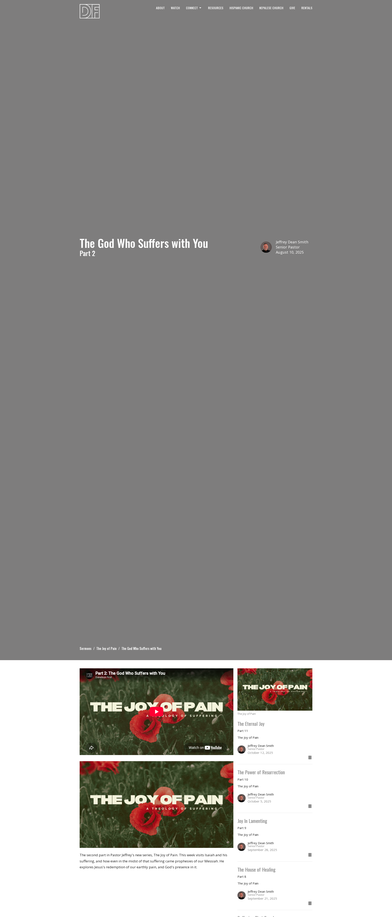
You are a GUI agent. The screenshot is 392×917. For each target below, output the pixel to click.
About (160, 8)
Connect (192, 8)
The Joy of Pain (106, 648)
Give (292, 8)
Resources (215, 8)
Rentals (306, 8)
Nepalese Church (271, 8)
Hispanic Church (241, 8)
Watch (175, 8)
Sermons (85, 648)
